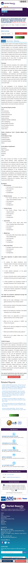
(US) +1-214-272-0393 (9, 474)
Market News (3, 519)
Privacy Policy (4, 515)
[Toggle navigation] (3, 15)
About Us (3, 520)
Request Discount (21, 561)
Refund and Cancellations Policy (7, 516)
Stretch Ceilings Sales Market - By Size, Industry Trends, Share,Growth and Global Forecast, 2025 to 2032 (14, 409)
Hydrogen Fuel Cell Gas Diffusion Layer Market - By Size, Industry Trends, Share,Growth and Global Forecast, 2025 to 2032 (14, 400)
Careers (2, 517)
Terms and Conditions (5, 513)
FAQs (2, 512)
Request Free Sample (7, 37)
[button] (4, 487)
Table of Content (9, 41)
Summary (3, 41)
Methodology (16, 41)
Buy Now (21, 33)
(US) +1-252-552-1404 (7, 533)
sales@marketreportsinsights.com (13, 477)
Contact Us (3, 521)
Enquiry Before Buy (20, 37)
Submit (24, 549)
